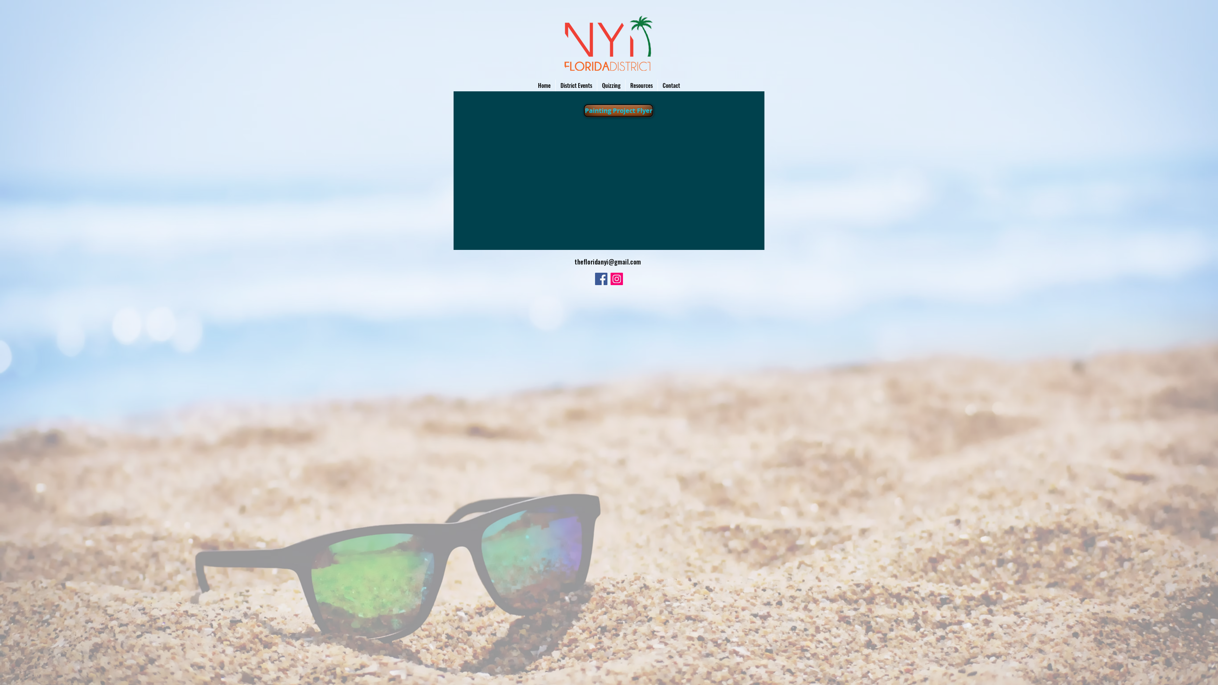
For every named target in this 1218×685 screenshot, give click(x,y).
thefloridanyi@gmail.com (608, 261)
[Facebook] (601, 279)
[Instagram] (617, 279)
